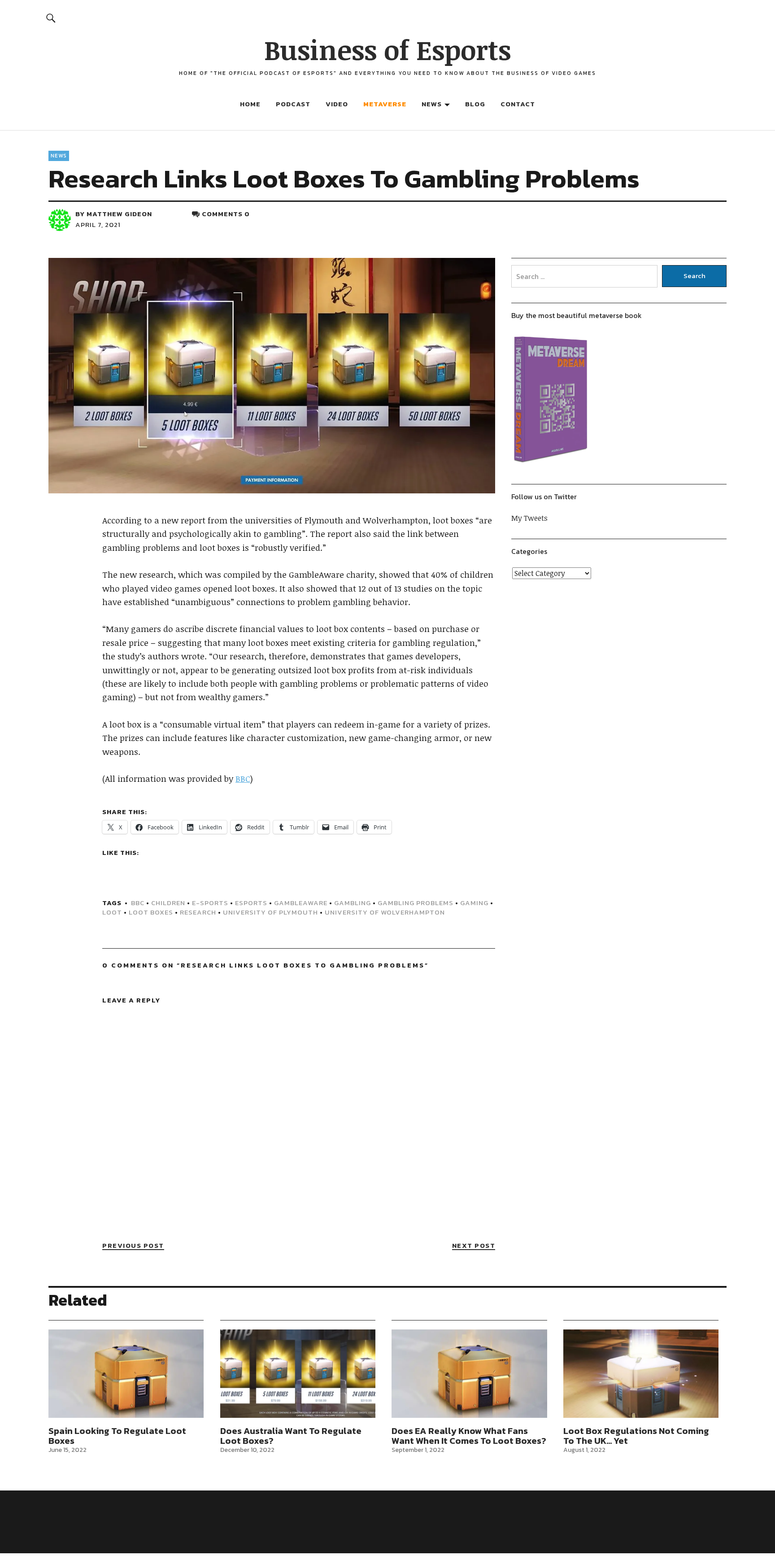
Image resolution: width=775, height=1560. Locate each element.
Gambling (352, 903)
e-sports (210, 903)
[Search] (51, 17)
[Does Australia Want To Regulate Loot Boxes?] (297, 1373)
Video (337, 104)
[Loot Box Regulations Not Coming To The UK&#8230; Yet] (640, 1373)
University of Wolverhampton (385, 912)
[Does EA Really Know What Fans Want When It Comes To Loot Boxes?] (469, 1373)
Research (198, 912)
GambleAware (300, 903)
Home (250, 104)
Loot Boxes (151, 912)
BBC (242, 778)
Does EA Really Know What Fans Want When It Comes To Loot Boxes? (469, 1435)
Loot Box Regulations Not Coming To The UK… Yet (636, 1435)
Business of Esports (387, 49)
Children (168, 903)
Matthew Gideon (119, 214)
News (432, 104)
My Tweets (529, 518)
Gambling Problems (415, 903)
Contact (518, 104)
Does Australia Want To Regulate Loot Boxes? (290, 1435)
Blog (475, 104)
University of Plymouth (270, 912)
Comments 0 (226, 214)
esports (251, 903)
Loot (112, 912)
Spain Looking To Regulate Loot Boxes (117, 1435)
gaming (474, 903)
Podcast (293, 104)
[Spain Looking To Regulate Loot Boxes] (126, 1373)
